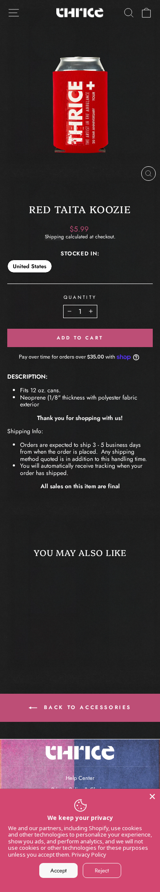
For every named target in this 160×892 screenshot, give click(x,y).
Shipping (54, 236)
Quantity (80, 297)
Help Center (80, 778)
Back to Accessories (86, 707)
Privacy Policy (89, 854)
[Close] (152, 796)
